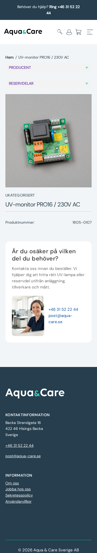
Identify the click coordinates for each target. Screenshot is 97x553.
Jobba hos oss (18, 489)
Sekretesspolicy (19, 495)
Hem (9, 57)
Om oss (12, 483)
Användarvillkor (18, 501)
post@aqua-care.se (23, 456)
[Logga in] (69, 31)
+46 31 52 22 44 (63, 309)
